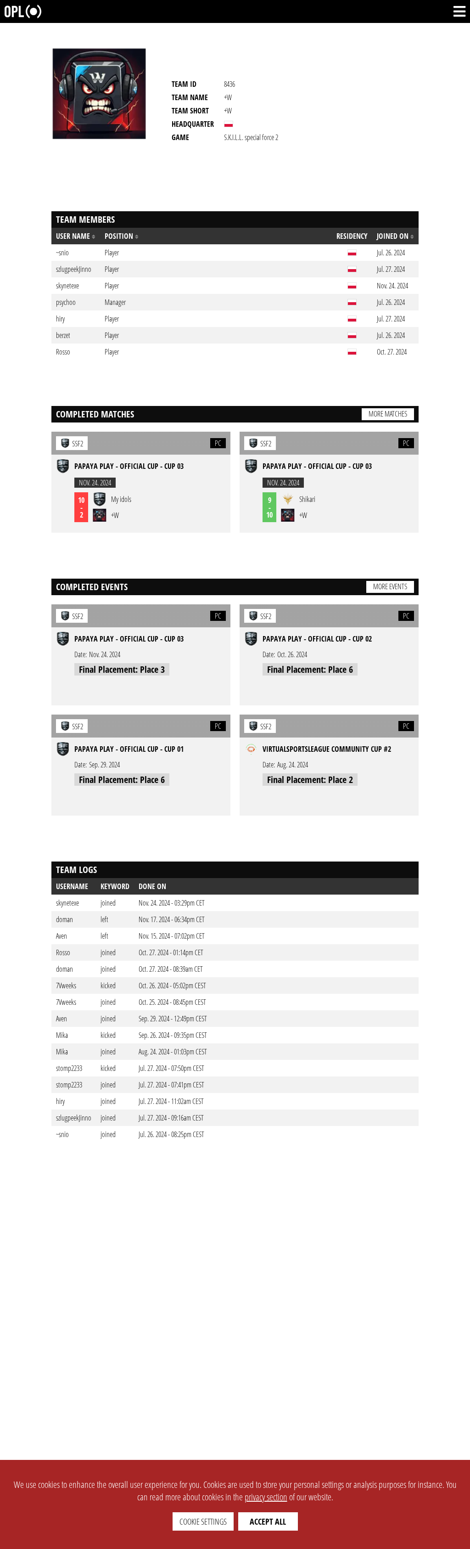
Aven (61, 936)
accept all (268, 1521)
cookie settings (203, 1521)
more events (390, 586)
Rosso (63, 952)
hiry (60, 1101)
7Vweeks (66, 985)
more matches (388, 414)
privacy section (266, 1497)
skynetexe (67, 903)
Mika (62, 1035)
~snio (62, 1134)
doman (64, 919)
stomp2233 (69, 1068)
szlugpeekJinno (73, 1118)
